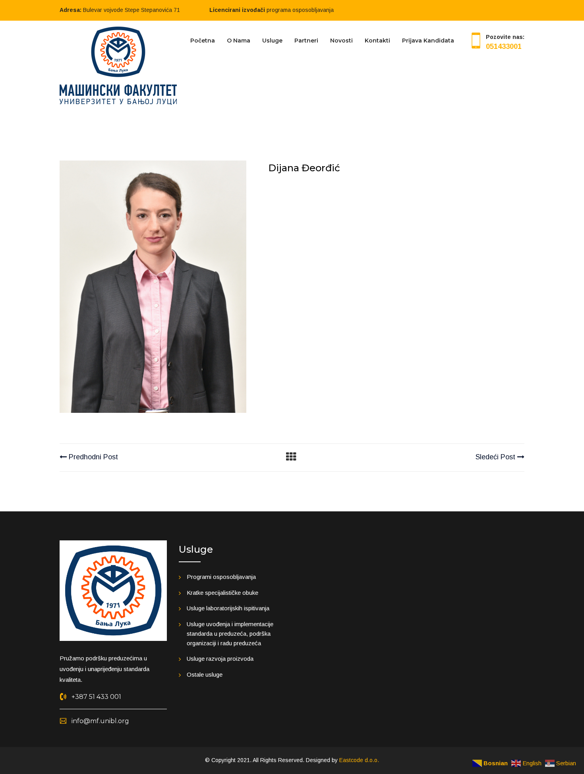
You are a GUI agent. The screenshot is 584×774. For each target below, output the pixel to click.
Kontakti (377, 40)
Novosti (341, 40)
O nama (238, 40)
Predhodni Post (92, 457)
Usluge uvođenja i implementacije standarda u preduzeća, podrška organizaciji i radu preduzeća (230, 633)
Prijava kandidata (428, 40)
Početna (202, 40)
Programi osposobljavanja (221, 576)
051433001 (504, 46)
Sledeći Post (496, 457)
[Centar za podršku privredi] (118, 65)
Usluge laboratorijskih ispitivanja (228, 608)
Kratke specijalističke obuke (222, 592)
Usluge (272, 40)
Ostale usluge (204, 674)
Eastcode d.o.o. (359, 760)
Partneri (306, 40)
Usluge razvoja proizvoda (220, 658)
